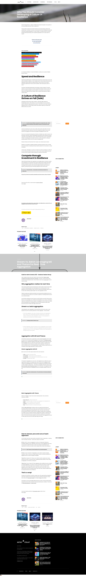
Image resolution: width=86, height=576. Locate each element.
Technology (25, 243)
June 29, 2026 (61, 210)
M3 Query (24, 358)
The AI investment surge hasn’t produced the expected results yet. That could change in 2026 (64, 219)
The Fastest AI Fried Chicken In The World (64, 209)
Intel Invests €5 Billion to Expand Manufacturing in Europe (64, 193)
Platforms (51, 522)
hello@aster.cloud (20, 561)
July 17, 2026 (61, 190)
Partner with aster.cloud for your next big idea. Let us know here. (37, 41)
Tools (26, 571)
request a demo (33, 483)
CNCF (25, 183)
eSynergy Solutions (39, 182)
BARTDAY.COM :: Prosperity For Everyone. (27, 66)
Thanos (27, 395)
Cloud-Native (19, 9)
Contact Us (35, 571)
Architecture (19, 243)
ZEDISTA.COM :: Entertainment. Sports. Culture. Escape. (29, 56)
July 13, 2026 (61, 195)
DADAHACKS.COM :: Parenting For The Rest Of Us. (28, 55)
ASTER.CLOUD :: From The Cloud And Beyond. (28, 59)
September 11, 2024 (35, 248)
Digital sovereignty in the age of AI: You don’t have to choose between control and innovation (64, 172)
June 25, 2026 (41, 545)
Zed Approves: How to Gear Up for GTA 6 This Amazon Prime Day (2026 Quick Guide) (45, 553)
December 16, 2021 (23, 19)
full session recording (31, 477)
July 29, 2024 (34, 529)
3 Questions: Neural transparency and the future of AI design (64, 188)
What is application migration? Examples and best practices (22, 245)
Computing (49, 243)
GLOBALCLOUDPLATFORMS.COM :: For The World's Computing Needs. (31, 62)
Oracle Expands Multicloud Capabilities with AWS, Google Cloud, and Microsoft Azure (35, 246)
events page (46, 279)
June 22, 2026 (41, 555)
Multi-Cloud (37, 243)
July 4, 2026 (61, 484)
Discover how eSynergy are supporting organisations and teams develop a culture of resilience (36, 174)
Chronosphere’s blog (36, 491)
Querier (24, 401)
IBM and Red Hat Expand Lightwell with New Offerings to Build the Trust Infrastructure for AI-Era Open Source (64, 198)
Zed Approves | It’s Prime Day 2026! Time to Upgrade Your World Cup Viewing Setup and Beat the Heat (45, 543)
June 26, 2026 (61, 221)
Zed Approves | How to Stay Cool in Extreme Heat (64, 213)
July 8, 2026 (61, 201)
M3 (22, 351)
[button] (34, 251)
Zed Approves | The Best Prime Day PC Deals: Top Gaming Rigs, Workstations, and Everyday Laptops (45, 548)
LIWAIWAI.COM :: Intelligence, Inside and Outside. (28, 60)
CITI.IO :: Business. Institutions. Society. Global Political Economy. (31, 52)
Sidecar (24, 402)
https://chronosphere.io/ (26, 483)
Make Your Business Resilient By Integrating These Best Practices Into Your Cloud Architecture (47, 247)
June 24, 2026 (41, 550)
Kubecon (26, 507)
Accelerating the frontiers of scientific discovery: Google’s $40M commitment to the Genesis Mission (64, 183)
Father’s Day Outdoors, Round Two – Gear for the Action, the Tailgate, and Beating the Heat (45, 563)
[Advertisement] (37, 115)
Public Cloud (47, 244)
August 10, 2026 (62, 174)
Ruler (24, 404)
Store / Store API (26, 399)
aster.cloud (18, 19)
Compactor (25, 403)
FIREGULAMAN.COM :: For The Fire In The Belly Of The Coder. (30, 63)
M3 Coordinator (25, 355)
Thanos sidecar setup (27, 407)
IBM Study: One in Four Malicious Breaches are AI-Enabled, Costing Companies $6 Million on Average (64, 177)
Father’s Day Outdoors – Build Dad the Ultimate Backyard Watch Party (45, 558)
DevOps (22, 9)
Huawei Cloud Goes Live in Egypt (47, 524)
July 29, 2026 (61, 180)
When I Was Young (63, 203)
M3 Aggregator (25, 357)
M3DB (24, 354)
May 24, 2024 (47, 526)
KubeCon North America (31, 507)
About (30, 571)
